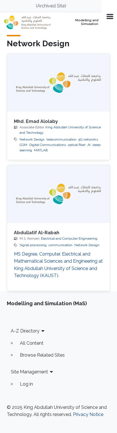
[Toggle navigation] (109, 16)
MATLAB (41, 150)
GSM (23, 145)
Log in (26, 384)
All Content (31, 343)
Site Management (29, 372)
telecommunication (61, 139)
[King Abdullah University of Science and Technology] (30, 22)
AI (89, 145)
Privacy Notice (88, 414)
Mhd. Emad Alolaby (36, 121)
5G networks (88, 139)
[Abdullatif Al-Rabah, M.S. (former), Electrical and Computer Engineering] (58, 194)
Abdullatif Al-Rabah (36, 232)
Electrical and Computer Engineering (69, 238)
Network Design (32, 139)
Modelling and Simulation (86, 22)
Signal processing (33, 245)
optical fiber (76, 145)
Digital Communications (47, 145)
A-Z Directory (25, 331)
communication (60, 245)
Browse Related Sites (42, 355)
